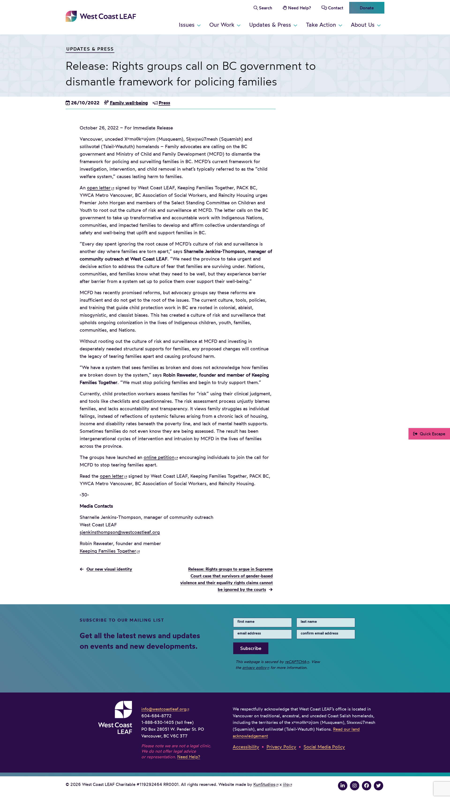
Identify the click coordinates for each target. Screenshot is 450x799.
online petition (159, 457)
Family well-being (129, 103)
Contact (335, 7)
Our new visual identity (109, 569)
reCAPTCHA (295, 661)
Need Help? (299, 7)
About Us (363, 24)
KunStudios (264, 784)
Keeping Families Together (108, 551)
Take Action (321, 24)
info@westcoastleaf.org (163, 708)
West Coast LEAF (101, 16)
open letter (99, 188)
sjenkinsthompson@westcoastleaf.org (120, 532)
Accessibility (246, 747)
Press (164, 103)
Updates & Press (270, 24)
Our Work (221, 24)
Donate (367, 7)
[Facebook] (366, 785)
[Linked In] (342, 785)
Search (265, 7)
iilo (286, 784)
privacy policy (254, 667)
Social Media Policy (324, 747)
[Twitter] (378, 785)
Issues (187, 24)
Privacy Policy (281, 747)
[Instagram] (354, 785)
